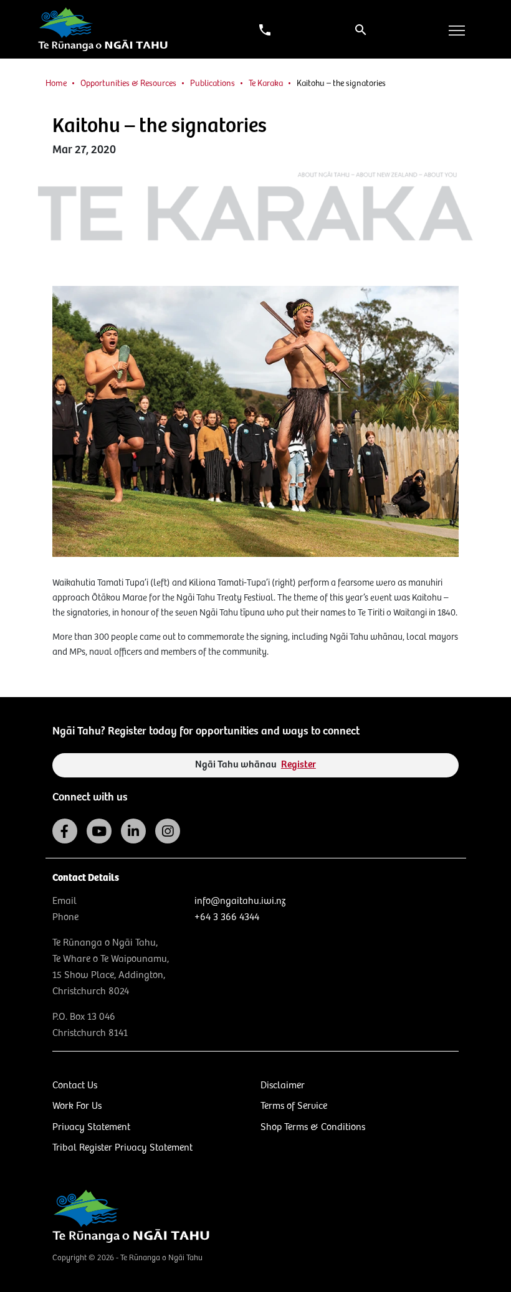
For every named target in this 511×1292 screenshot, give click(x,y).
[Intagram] (167, 831)
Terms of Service (293, 1106)
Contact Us (74, 1085)
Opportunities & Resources (128, 83)
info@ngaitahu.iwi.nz (239, 901)
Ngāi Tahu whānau (255, 764)
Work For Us (77, 1106)
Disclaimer (282, 1085)
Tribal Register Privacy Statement (122, 1147)
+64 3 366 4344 (226, 917)
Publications (212, 83)
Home (56, 83)
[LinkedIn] (133, 831)
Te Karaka (266, 83)
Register (298, 764)
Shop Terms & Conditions (312, 1127)
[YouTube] (99, 831)
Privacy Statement (91, 1127)
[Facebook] (64, 831)
